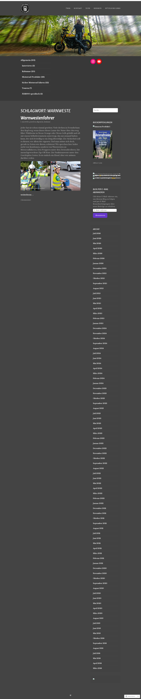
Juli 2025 (97, 293)
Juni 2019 (97, 628)
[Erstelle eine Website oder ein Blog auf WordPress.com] (70, 695)
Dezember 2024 (99, 328)
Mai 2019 (97, 633)
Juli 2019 (96, 623)
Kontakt (78, 8)
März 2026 (97, 253)
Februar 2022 (98, 498)
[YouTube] (99, 61)
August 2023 (98, 408)
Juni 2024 (97, 358)
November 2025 (99, 273)
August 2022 (98, 468)
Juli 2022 (97, 473)
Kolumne (26, 71)
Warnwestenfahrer (37, 117)
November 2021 (99, 513)
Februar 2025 (98, 318)
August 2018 (98, 648)
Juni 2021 (97, 538)
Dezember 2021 (99, 508)
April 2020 (97, 608)
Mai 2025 (97, 303)
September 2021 (100, 523)
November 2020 (100, 573)
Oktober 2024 (99, 338)
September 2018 (100, 643)
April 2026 (97, 248)
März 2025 (97, 313)
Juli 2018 (96, 653)
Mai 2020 (97, 603)
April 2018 (97, 663)
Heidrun (97, 8)
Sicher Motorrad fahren (33, 83)
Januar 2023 (98, 443)
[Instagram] (93, 61)
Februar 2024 (98, 378)
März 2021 (97, 553)
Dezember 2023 (99, 388)
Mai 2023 (97, 423)
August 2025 (98, 288)
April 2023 (97, 428)
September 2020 (100, 583)
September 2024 (100, 343)
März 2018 (97, 668)
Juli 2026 (97, 233)
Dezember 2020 (100, 568)
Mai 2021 (97, 543)
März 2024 (97, 373)
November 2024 (100, 333)
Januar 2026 (98, 263)
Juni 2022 (97, 478)
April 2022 (97, 488)
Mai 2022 (97, 483)
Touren (25, 88)
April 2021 (97, 548)
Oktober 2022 (99, 458)
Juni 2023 (97, 418)
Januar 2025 (98, 323)
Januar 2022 (98, 503)
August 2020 (98, 588)
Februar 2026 (98, 258)
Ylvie (88, 8)
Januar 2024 (98, 383)
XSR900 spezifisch (31, 94)
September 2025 (100, 283)
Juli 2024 (97, 353)
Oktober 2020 (99, 578)
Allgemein (26, 60)
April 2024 (97, 368)
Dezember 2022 (99, 448)
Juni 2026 (97, 238)
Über (68, 8)
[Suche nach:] (105, 110)
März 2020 (97, 613)
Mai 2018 (97, 658)
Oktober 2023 (99, 398)
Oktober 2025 (99, 278)
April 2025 (97, 308)
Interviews (27, 66)
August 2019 (98, 618)
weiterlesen (27, 195)
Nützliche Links (112, 8)
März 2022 (97, 493)
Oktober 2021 (98, 518)
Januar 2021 (98, 563)
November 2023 (100, 393)
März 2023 (97, 433)
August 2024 (98, 348)
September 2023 (100, 403)
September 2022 (100, 463)
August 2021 (98, 528)
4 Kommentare (26, 200)
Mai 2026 (97, 243)
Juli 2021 (96, 533)
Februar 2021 (98, 558)
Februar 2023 (98, 438)
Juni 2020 (97, 598)
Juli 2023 (97, 413)
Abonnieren (100, 215)
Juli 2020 (97, 593)
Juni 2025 (97, 298)
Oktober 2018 (98, 638)
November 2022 (100, 453)
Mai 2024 (97, 363)
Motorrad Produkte (31, 77)
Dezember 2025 (99, 268)
